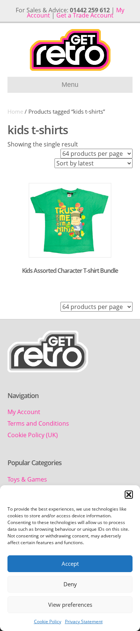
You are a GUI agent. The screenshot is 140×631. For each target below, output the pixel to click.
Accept (70, 563)
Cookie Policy (47, 621)
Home (15, 111)
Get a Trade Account (84, 15)
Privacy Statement (84, 621)
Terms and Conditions (38, 423)
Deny (70, 584)
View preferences (70, 604)
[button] (129, 494)
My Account (23, 412)
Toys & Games (27, 479)
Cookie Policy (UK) (32, 435)
